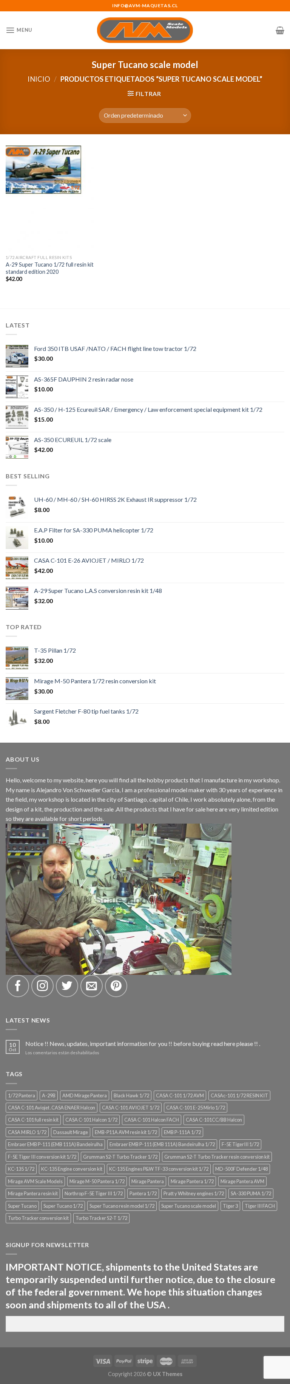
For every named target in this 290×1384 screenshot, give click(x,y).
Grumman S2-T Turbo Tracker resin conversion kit (217, 1157)
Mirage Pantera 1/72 (192, 1181)
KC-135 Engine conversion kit (71, 1169)
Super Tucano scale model (188, 1206)
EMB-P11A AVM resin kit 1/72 (126, 1132)
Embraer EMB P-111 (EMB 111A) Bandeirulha (55, 1144)
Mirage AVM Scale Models (35, 1181)
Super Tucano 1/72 (63, 1206)
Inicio (39, 79)
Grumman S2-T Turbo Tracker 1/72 (120, 1157)
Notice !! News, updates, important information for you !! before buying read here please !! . (142, 1043)
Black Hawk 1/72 (131, 1095)
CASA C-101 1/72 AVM (180, 1095)
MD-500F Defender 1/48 (241, 1169)
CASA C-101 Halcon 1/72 (91, 1120)
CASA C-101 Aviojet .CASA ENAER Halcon (51, 1108)
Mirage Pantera (147, 1181)
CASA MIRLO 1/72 (27, 1132)
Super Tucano (22, 1206)
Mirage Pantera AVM (242, 1181)
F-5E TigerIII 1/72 (240, 1144)
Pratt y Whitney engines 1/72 (194, 1193)
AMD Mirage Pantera (84, 1095)
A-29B (49, 1095)
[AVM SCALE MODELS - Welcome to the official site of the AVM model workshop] (145, 30)
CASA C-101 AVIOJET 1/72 (130, 1108)
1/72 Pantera (21, 1095)
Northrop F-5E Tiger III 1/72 (94, 1193)
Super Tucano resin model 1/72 (121, 1206)
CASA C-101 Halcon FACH (151, 1120)
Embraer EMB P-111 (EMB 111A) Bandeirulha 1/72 (162, 1144)
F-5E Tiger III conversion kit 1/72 (42, 1157)
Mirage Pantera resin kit (33, 1193)
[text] (145, 1286)
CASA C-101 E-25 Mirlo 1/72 (195, 1108)
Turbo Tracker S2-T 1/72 (101, 1218)
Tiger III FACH (260, 1206)
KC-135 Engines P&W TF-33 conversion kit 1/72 (158, 1169)
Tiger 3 (230, 1206)
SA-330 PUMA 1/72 (251, 1193)
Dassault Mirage (70, 1132)
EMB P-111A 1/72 (182, 1132)
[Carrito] (280, 30)
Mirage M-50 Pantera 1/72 (97, 1181)
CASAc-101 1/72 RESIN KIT (239, 1095)
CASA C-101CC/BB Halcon (214, 1120)
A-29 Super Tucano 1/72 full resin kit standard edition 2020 (50, 268)
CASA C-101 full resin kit (33, 1120)
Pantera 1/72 (143, 1193)
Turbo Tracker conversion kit (38, 1218)
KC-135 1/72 (21, 1169)
